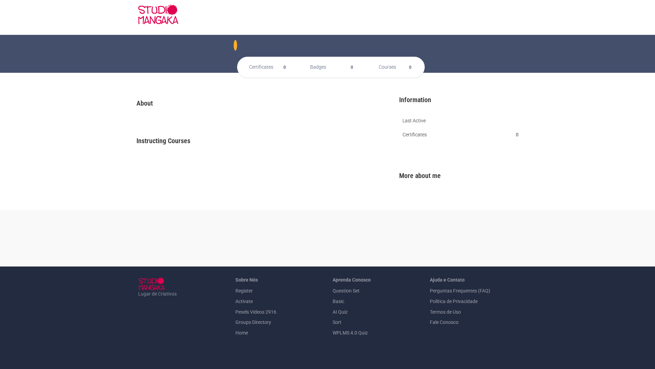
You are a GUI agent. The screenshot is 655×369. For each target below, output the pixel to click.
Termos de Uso (445, 312)
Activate (244, 301)
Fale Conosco (444, 322)
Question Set (346, 290)
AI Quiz (340, 312)
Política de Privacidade (454, 301)
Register (244, 290)
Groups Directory (253, 322)
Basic (338, 301)
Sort (337, 322)
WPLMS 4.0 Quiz (350, 333)
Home (241, 333)
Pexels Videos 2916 (255, 312)
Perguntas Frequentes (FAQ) (460, 290)
